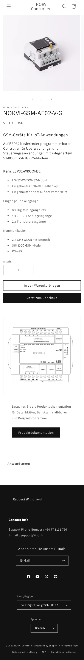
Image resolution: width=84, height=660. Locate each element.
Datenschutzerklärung (25, 652)
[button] (8, 6)
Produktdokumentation (36, 432)
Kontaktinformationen (63, 652)
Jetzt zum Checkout (42, 298)
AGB (44, 652)
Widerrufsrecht (69, 645)
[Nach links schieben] (32, 99)
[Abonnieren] (63, 561)
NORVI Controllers (24, 645)
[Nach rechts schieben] (51, 99)
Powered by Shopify (46, 645)
